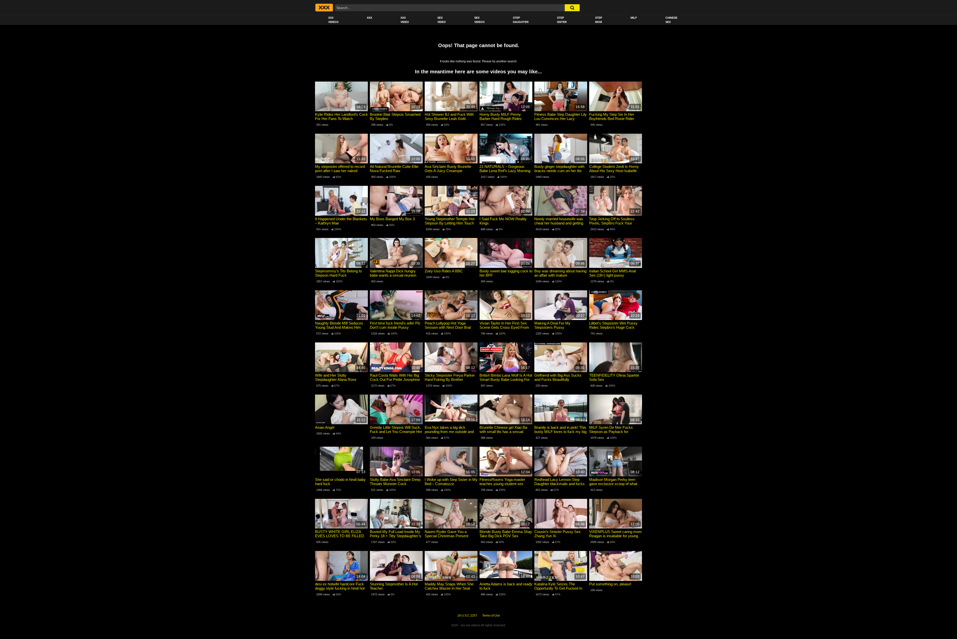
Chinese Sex (671, 19)
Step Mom (598, 19)
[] (572, 7)
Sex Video (441, 19)
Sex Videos (479, 19)
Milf (634, 17)
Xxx (369, 17)
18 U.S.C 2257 (467, 615)
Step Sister (562, 19)
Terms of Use (491, 615)
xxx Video (404, 19)
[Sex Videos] (323, 7)
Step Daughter (521, 19)
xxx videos (333, 19)
